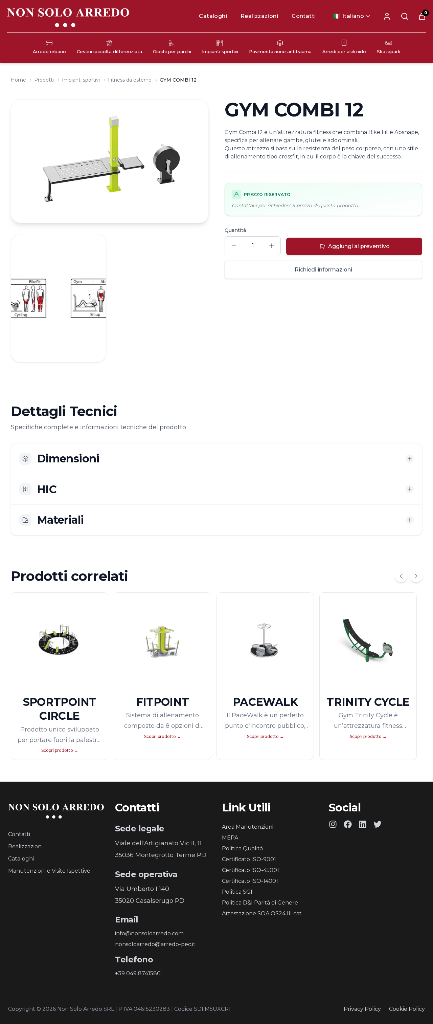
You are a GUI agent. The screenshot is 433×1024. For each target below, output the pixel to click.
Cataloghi (213, 16)
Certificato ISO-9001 (249, 859)
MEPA (230, 837)
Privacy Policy (362, 1009)
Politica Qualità (242, 848)
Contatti (304, 16)
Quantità (235, 230)
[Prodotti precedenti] (401, 576)
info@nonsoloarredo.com (149, 933)
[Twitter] (377, 824)
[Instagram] (333, 824)
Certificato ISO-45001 (250, 870)
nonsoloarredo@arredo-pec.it (155, 944)
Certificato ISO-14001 (250, 881)
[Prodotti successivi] (416, 576)
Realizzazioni (259, 16)
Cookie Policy (407, 1009)
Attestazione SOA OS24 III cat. (262, 913)
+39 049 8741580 (138, 973)
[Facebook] (348, 824)
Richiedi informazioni (323, 269)
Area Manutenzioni (247, 827)
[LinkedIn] (363, 824)
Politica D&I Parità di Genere (260, 902)
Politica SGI (237, 892)
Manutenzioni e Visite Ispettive (49, 871)
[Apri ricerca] (404, 16)
